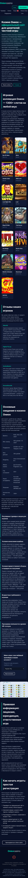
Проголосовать (9, 673)
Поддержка (8, 13)
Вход (14, 7)
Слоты (9, 10)
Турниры (3, 10)
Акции (15, 10)
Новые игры (24, 10)
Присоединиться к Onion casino (14, 842)
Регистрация (23, 7)
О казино (17, 85)
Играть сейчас (7, 85)
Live (22, 13)
